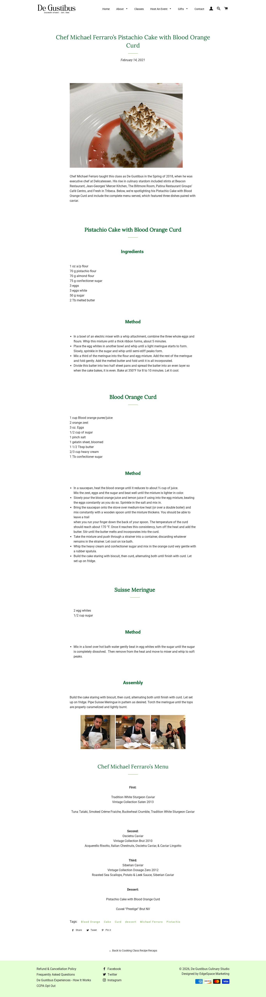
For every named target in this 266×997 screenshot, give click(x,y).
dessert (130, 921)
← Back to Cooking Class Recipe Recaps (133, 950)
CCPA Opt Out (46, 986)
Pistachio (173, 921)
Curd (118, 921)
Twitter (112, 974)
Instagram (114, 980)
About (120, 9)
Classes (139, 9)
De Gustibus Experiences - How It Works (64, 980)
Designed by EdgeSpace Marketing (205, 974)
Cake (107, 921)
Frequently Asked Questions (56, 974)
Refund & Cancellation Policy (56, 969)
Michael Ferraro (151, 921)
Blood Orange (90, 921)
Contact (199, 9)
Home (106, 9)
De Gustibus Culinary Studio (210, 969)
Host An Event (159, 9)
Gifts (181, 9)
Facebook (114, 969)
